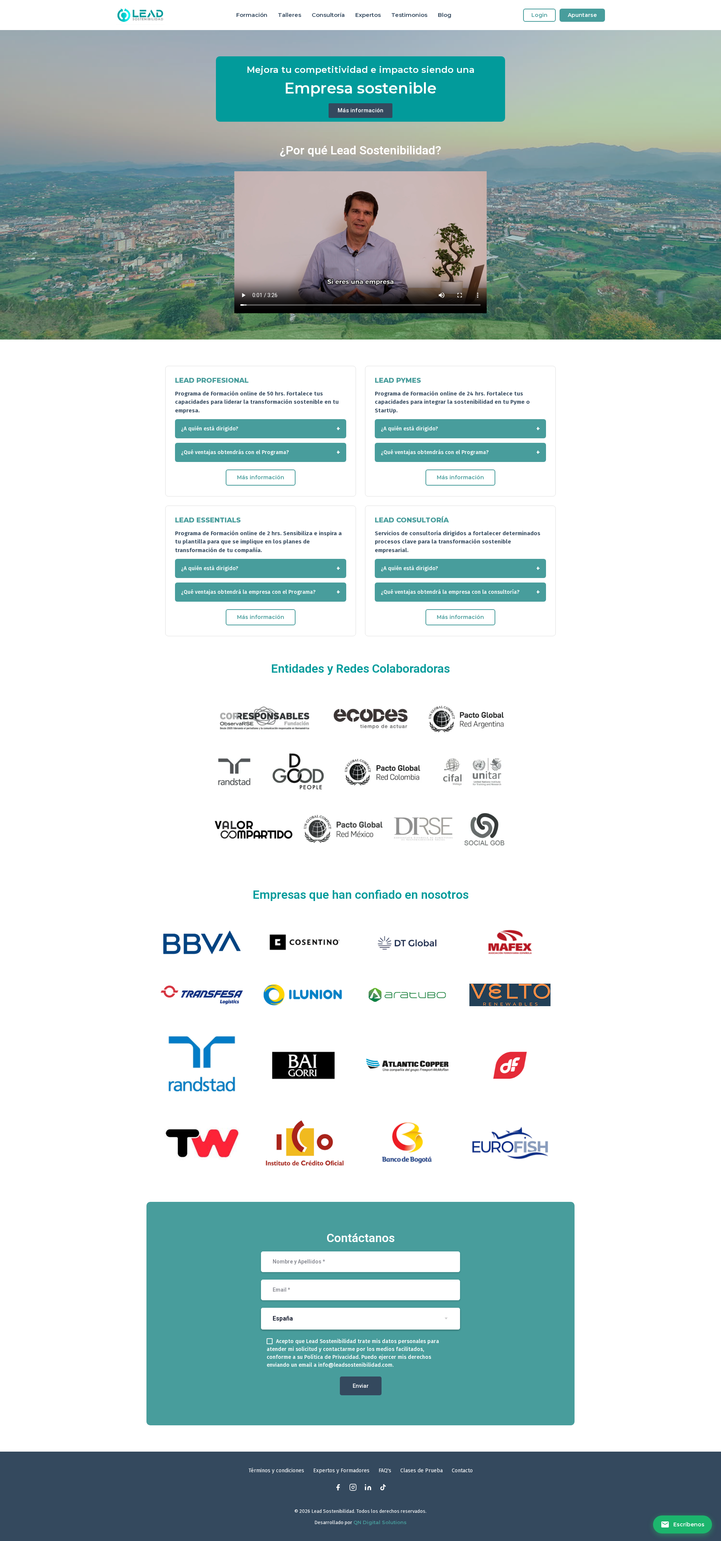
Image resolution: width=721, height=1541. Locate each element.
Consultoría (328, 14)
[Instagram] (353, 1487)
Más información (260, 477)
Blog (444, 14)
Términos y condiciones (276, 1470)
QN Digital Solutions (380, 1522)
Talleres (289, 14)
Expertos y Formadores (341, 1470)
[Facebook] (338, 1487)
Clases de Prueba (421, 1470)
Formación (251, 14)
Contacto (462, 1470)
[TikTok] (383, 1487)
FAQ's (385, 1470)
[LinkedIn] (368, 1487)
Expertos (368, 14)
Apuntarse (582, 15)
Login (539, 15)
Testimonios (409, 14)
